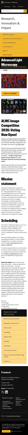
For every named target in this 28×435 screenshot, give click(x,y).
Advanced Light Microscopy (10, 312)
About (5, 51)
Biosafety (6, 341)
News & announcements (20, 398)
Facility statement (10, 93)
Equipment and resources (11, 323)
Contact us (7, 361)
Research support (9, 34)
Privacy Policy (5, 427)
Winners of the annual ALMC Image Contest (14, 356)
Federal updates (7, 55)
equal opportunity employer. (14, 416)
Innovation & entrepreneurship (13, 39)
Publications (7, 346)
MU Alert (20, 6)
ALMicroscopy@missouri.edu (13, 253)
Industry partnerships (9, 42)
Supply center (8, 337)
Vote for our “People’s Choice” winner (11, 139)
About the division (19, 402)
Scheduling (7, 332)
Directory (7, 6)
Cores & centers (8, 47)
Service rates (7, 328)
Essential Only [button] (6, 431)
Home (5, 70)
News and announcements (11, 319)
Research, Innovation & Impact (10, 23)
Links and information (10, 350)
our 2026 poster (20, 144)
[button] (16, 431)
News (14, 6)
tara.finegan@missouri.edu (9, 308)
